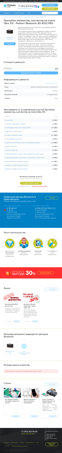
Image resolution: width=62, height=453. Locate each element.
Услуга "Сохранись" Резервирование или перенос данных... (48, 401)
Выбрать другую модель (10, 43)
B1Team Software (20, 451)
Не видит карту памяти (11, 146)
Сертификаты (14, 442)
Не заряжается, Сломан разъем (13, 131)
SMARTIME (12, 451)
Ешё (29, 13)
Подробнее (16, 321)
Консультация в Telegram (14, 216)
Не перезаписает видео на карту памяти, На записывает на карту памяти (24, 157)
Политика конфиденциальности (20, 446)
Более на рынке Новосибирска (52, 252)
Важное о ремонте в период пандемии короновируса (30, 401)
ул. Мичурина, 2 (12, 208)
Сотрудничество (30, 442)
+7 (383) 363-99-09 (26, 6)
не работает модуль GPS (11, 150)
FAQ (37, 442)
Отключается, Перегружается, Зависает (15, 124)
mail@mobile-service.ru (19, 214)
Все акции (52, 289)
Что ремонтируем (19, 13)
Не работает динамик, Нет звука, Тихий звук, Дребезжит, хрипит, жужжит (24, 154)
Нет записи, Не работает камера (13, 135)
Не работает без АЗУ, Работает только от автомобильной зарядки (22, 142)
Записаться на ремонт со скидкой (31, 73)
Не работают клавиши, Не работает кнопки (16, 165)
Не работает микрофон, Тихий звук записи (16, 169)
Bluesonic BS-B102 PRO (51, 83)
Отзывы (22, 442)
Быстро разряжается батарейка (13, 139)
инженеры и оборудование (24, 252)
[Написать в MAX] (35, 6)
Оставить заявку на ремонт (31, 183)
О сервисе (7, 13)
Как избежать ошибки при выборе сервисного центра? (12, 401)
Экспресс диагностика (38, 252)
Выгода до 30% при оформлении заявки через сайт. (30, 305)
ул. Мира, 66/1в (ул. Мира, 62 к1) (45, 208)
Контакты (7, 446)
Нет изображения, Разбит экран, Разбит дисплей (18, 127)
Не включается (9, 120)
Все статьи (52, 384)
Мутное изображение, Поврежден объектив (16, 161)
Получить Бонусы (45, 273)
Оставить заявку (50, 8)
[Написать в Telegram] (38, 7)
